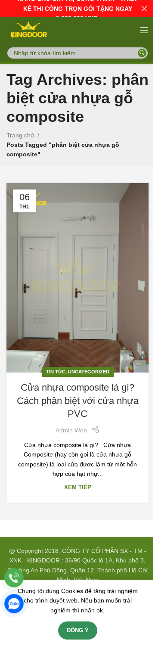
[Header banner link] (77, 8)
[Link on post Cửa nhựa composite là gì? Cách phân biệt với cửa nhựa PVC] (77, 278)
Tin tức (55, 371)
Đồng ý (78, 630)
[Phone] (14, 577)
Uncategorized (88, 371)
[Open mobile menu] (144, 30)
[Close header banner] (144, 8)
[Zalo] (14, 603)
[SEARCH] (142, 53)
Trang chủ (20, 135)
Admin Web (71, 430)
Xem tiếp (77, 487)
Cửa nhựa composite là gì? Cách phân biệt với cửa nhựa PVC (78, 400)
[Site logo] (28, 29)
